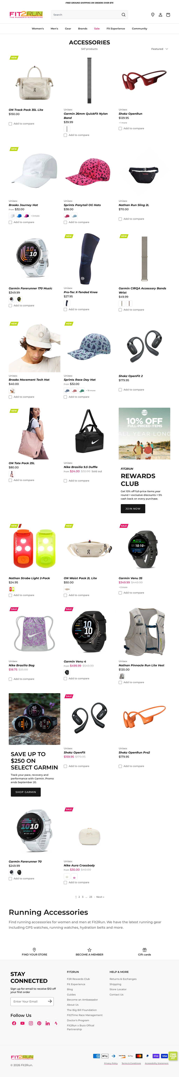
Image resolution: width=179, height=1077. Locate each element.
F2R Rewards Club (78, 979)
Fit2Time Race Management (85, 1015)
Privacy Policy (111, 1063)
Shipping (115, 984)
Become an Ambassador (82, 999)
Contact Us (116, 994)
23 (90, 896)
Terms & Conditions (131, 1063)
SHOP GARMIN (26, 792)
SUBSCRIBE (50, 1001)
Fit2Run (26, 1065)
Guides (71, 994)
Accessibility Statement (157, 1063)
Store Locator (118, 989)
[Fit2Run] (26, 14)
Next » (100, 896)
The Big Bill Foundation (82, 1010)
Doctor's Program (78, 1020)
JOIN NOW (133, 508)
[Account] (160, 15)
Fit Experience (76, 984)
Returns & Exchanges (123, 979)
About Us (72, 1004)
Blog (70, 989)
